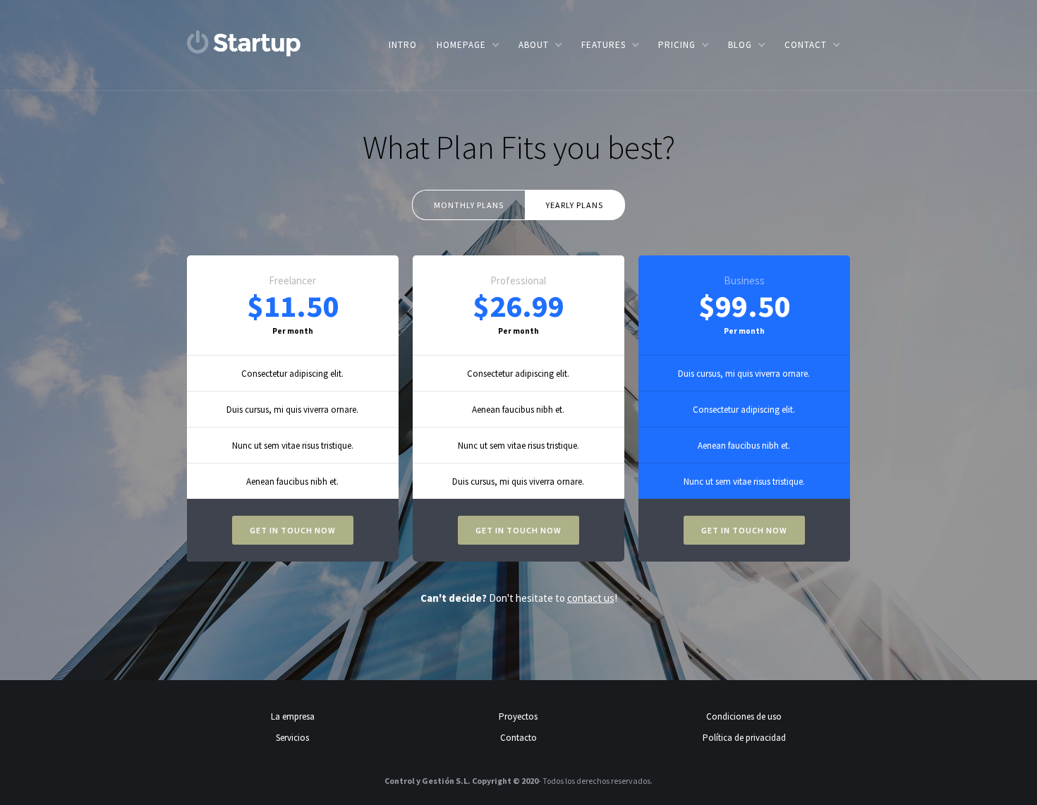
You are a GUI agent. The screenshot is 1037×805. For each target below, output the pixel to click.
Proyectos (518, 716)
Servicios (292, 738)
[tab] (468, 205)
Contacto (518, 738)
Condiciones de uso (744, 716)
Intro (403, 45)
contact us (590, 598)
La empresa (293, 716)
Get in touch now (293, 530)
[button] (467, 45)
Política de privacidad (744, 738)
